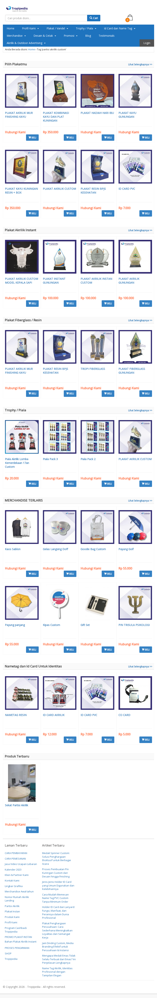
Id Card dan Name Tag (118, 28)
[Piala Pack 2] (97, 437)
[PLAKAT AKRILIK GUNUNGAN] (135, 257)
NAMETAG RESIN (16, 715)
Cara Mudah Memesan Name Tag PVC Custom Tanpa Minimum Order (55, 898)
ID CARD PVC (127, 188)
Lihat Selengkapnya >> (140, 64)
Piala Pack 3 (50, 459)
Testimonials (106, 35)
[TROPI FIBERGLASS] (97, 347)
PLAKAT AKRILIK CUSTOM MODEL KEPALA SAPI (21, 280)
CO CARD (124, 715)
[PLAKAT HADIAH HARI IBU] (97, 91)
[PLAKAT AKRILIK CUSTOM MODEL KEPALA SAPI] (22, 257)
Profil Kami (29, 28)
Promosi (69, 35)
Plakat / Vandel (56, 28)
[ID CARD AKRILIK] (60, 693)
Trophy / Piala (85, 28)
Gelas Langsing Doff (55, 549)
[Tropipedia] (17, 8)
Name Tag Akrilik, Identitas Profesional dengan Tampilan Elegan (57, 972)
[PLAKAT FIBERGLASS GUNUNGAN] (135, 347)
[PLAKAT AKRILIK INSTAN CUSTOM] (97, 257)
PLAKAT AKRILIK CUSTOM (59, 188)
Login (146, 43)
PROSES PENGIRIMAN (17, 948)
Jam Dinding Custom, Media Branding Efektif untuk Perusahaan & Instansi (58, 946)
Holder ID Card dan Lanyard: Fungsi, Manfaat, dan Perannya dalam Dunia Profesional (58, 912)
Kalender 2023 (13, 869)
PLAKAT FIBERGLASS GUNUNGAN (132, 370)
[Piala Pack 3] (60, 437)
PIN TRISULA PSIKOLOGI (134, 625)
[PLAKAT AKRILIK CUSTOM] (60, 167)
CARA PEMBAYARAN (16, 853)
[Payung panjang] (22, 603)
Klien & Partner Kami (17, 875)
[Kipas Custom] (60, 603)
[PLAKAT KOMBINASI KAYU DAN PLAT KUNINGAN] (60, 91)
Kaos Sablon (12, 549)
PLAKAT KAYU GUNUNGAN (127, 114)
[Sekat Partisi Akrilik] (22, 783)
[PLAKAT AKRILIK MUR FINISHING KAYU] (22, 91)
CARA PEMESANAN (15, 858)
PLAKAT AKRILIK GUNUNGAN (129, 280)
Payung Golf (126, 549)
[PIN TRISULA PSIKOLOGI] (135, 603)
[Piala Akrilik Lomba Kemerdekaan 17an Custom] (22, 437)
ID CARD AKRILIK (54, 715)
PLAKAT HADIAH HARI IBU (97, 113)
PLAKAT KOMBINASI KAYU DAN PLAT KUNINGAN (56, 116)
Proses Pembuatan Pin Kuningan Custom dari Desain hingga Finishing (56, 872)
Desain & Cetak (44, 35)
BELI (33, 137)
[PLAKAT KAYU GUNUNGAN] (135, 91)
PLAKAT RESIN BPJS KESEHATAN (93, 190)
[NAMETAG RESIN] (22, 693)
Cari (95, 18)
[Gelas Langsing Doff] (60, 527)
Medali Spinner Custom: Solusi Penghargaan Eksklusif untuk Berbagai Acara (56, 858)
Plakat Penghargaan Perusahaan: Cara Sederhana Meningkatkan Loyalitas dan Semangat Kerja (57, 930)
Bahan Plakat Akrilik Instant (20, 941)
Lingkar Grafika (14, 886)
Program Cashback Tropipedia (16, 929)
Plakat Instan (12, 911)
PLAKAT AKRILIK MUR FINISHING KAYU (19, 114)
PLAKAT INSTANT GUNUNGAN (54, 280)
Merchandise (15, 35)
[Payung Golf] (135, 527)
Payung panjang (15, 625)
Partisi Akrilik (12, 906)
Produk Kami (12, 917)
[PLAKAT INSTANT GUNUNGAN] (60, 257)
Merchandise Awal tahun (19, 891)
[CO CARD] (135, 693)
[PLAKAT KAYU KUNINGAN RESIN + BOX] (22, 167)
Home (10, 28)
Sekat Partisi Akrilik (16, 805)
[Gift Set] (97, 603)
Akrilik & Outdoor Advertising (25, 43)
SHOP (8, 953)
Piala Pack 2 (88, 459)
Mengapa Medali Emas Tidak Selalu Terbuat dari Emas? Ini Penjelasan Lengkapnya (59, 959)
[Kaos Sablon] (22, 527)
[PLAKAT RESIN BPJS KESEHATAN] (97, 167)
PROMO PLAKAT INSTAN (18, 937)
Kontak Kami (12, 880)
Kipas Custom (51, 625)
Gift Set (85, 625)
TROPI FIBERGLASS (93, 369)
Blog (88, 35)
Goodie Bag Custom (93, 549)
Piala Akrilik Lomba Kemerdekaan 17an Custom (17, 462)
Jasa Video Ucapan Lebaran (21, 864)
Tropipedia (11, 959)
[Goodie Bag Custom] (97, 527)
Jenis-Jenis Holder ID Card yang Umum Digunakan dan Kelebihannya (58, 885)
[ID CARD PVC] (135, 167)
